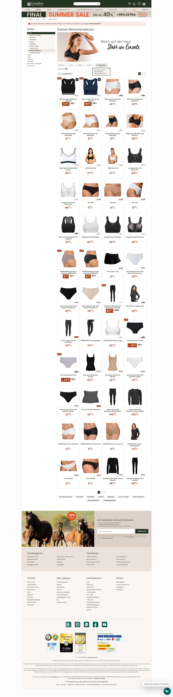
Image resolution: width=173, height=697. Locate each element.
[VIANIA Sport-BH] (90, 155)
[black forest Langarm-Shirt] (135, 293)
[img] (144, 5)
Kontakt (59, 584)
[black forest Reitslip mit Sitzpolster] (112, 86)
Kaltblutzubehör (31, 602)
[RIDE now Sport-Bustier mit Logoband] (68, 86)
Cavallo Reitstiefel (91, 557)
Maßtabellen (120, 587)
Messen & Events (62, 602)
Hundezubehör (31, 589)
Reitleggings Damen (33, 564)
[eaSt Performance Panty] (135, 328)
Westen (32, 42)
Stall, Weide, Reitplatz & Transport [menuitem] (89, 10)
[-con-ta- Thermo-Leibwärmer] (90, 397)
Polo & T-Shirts (34, 46)
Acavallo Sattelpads (122, 564)
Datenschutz (90, 587)
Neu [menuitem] (124, 10)
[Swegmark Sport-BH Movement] (135, 155)
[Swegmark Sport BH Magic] (90, 224)
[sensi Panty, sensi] (112, 259)
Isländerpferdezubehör (33, 600)
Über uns (59, 589)
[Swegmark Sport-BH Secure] (135, 224)
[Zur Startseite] (35, 3)
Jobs (58, 600)
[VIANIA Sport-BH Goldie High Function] (135, 121)
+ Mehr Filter (101, 65)
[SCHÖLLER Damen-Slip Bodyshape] (68, 121)
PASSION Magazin (62, 595)
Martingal (59, 562)
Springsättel (60, 564)
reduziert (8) (61, 69)
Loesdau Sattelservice (122, 584)
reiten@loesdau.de (92, 657)
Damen (29, 33)
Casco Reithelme (121, 557)
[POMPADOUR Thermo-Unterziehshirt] (135, 431)
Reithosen (32, 37)
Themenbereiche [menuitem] (63, 10)
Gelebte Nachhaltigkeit (63, 592)
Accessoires (30, 66)
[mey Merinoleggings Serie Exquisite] (135, 465)
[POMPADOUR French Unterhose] (68, 431)
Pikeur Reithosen (91, 559)
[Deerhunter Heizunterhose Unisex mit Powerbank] (112, 293)
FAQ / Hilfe (89, 595)
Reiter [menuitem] (38, 10)
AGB (87, 582)
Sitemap (88, 610)
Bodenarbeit (30, 605)
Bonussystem (61, 587)
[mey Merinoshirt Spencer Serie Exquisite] (112, 465)
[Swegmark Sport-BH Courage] (112, 328)
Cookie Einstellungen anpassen (109, 684)
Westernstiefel (61, 559)
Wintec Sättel (90, 564)
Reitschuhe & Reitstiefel (34, 63)
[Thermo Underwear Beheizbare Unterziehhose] (112, 397)
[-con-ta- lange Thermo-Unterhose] (68, 328)
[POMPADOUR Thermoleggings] (90, 328)
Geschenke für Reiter (33, 587)
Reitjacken (33, 44)
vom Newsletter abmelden (107, 538)
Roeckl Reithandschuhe (123, 562)
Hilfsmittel (30, 61)
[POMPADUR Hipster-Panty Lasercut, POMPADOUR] (68, 259)
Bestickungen (120, 582)
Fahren (29, 592)
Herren (29, 55)
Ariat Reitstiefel (120, 559)
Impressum (89, 584)
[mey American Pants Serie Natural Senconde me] (135, 259)
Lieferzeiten (89, 600)
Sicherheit (30, 59)
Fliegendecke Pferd (32, 557)
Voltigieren (30, 595)
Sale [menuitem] (134, 10)
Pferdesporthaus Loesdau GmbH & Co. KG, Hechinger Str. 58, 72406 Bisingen (88, 681)
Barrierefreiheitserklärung (93, 589)
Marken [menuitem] (145, 10)
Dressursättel (31, 562)
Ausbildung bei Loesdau (63, 597)
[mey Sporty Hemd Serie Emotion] (90, 362)
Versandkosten (54, 677)
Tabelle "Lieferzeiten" (99, 678)
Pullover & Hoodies (35, 35)
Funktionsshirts (34, 48)
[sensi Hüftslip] (68, 465)
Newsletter (119, 589)
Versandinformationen (92, 602)
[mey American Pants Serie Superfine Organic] (135, 362)
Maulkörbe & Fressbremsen (65, 557)
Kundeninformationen (92, 597)
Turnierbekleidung (35, 52)
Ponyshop (30, 597)
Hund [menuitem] (49, 10)
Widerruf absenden (91, 607)
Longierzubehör (31, 584)
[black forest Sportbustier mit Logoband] (68, 224)
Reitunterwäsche (35, 50)
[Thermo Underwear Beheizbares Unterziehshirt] (135, 397)
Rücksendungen (91, 592)
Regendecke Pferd (32, 559)
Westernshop (31, 582)
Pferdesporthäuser (62, 582)
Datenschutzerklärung (130, 536)
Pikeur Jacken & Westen (93, 562)
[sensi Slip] (90, 190)
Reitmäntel (33, 39)
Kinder (29, 57)
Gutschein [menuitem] (113, 10)
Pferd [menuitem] (27, 10)
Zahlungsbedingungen (92, 605)
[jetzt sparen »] (86, 16)
